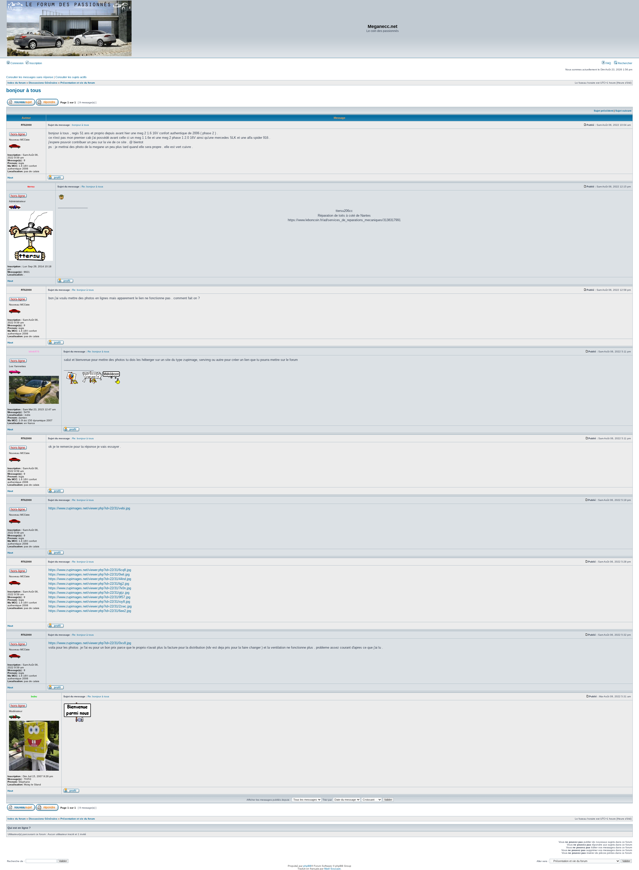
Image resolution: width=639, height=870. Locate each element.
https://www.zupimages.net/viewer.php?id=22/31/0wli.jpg (89, 574)
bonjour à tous (23, 90)
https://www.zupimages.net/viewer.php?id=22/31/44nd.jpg (89, 579)
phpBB (307, 866)
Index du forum (16, 82)
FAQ (608, 63)
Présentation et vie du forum (77, 82)
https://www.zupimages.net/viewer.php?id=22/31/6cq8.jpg (89, 570)
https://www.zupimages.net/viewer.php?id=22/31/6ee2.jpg (89, 611)
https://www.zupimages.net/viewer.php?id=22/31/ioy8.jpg (89, 601)
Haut (10, 177)
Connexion (16, 63)
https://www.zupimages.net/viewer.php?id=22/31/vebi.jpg (89, 508)
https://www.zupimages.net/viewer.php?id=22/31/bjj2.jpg (88, 583)
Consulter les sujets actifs (71, 77)
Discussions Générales (43, 82)
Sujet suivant (623, 110)
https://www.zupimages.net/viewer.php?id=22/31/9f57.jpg (89, 597)
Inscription (35, 63)
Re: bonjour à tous (92, 186)
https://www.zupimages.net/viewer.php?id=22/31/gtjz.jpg (88, 592)
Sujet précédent (603, 110)
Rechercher (624, 63)
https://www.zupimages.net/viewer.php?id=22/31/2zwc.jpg (90, 606)
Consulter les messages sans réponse (29, 77)
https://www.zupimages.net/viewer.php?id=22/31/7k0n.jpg (89, 588)
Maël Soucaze (332, 868)
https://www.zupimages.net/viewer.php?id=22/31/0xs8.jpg (89, 643)
